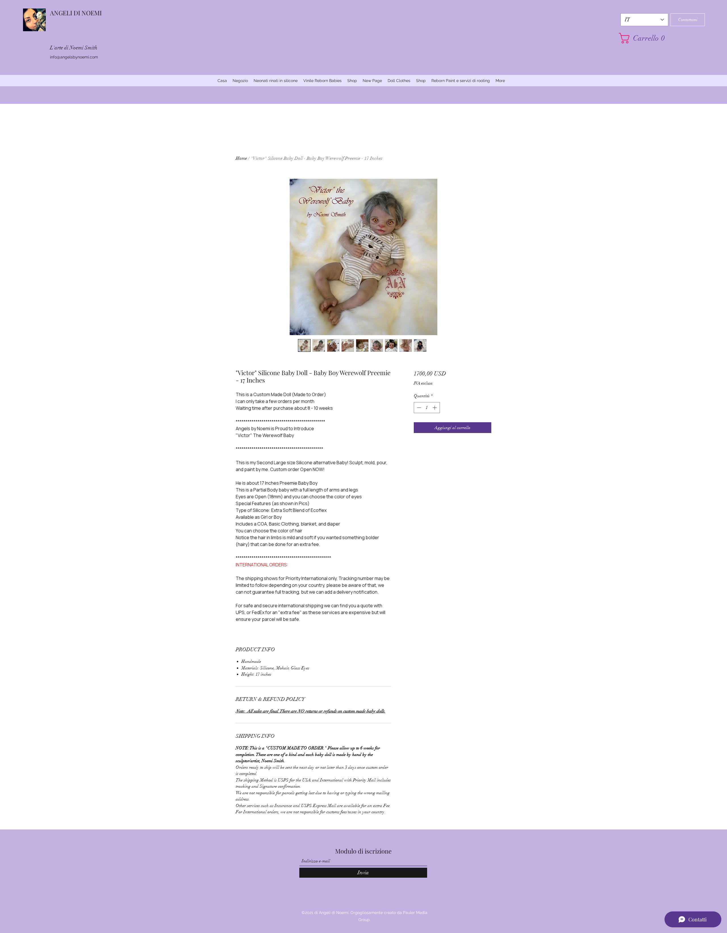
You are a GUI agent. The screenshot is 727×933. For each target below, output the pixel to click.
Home (241, 158)
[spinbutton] (426, 407)
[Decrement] (418, 407)
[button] (644, 38)
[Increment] (435, 407)
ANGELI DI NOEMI (76, 13)
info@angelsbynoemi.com (74, 57)
